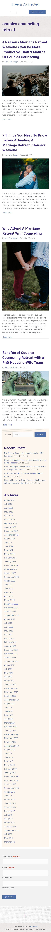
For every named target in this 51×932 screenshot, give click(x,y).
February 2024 (10, 558)
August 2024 (9, 538)
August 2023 (9, 581)
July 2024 (8, 542)
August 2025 (9, 500)
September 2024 (11, 535)
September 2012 (11, 830)
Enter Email (7, 877)
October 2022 (10, 611)
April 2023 (8, 596)
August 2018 (9, 792)
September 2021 (11, 661)
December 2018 (11, 776)
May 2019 (8, 761)
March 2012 (9, 842)
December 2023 (11, 565)
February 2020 (10, 727)
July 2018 (8, 796)
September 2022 (11, 615)
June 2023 (8, 588)
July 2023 (8, 585)
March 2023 (9, 600)
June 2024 (8, 546)
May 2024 (8, 550)
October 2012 (10, 826)
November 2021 (11, 654)
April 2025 (8, 515)
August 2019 (9, 749)
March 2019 (9, 765)
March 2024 (9, 554)
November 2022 (11, 608)
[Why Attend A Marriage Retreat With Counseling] (25, 276)
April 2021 (8, 677)
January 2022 (10, 646)
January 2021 (10, 684)
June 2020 (8, 711)
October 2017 (10, 807)
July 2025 (8, 504)
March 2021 (9, 680)
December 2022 (11, 604)
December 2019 (11, 734)
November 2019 (11, 738)
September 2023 (11, 577)
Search (8, 435)
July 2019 (8, 753)
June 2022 (8, 627)
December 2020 (11, 688)
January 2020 (10, 730)
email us (33, 926)
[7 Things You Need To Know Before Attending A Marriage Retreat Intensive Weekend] (25, 173)
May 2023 (8, 592)
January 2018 (10, 803)
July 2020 (8, 707)
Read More (7, 119)
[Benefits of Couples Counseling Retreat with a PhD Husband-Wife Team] (25, 383)
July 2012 (8, 834)
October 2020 (10, 696)
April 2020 (8, 719)
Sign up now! (9, 897)
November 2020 (11, 692)
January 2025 (10, 527)
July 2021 (8, 669)
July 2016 (8, 815)
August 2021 (9, 665)
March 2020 (9, 723)
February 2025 (10, 523)
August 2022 (9, 619)
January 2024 (10, 561)
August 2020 (9, 703)
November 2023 (11, 569)
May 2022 (8, 631)
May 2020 (8, 715)
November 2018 (11, 780)
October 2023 (10, 573)
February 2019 (10, 769)
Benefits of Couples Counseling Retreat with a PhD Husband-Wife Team (23, 358)
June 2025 (8, 508)
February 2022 (10, 642)
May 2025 (8, 512)
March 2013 (9, 822)
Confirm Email (8, 888)
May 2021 (8, 673)
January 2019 (10, 773)
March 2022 (9, 638)
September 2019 (11, 746)
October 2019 (10, 742)
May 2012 (8, 838)
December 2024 (11, 531)
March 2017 (9, 811)
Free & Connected (25, 4)
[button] (40, 434)
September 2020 (11, 700)
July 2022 (8, 623)
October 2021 (10, 657)
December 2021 (11, 650)
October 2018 (10, 784)
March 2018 (9, 799)
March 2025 (9, 519)
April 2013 (8, 819)
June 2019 (8, 757)
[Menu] (13, 12)
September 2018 (11, 788)
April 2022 (8, 634)
